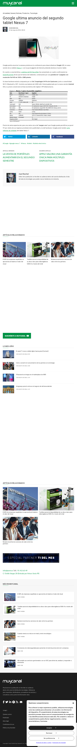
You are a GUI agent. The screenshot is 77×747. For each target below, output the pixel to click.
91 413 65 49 (22, 571)
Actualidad (6, 13)
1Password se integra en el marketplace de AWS (31, 374)
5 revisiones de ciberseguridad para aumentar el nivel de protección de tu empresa (42, 648)
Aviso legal (6, 721)
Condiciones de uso (8, 724)
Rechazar (49, 733)
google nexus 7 (15, 143)
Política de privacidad (9, 728)
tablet (30, 143)
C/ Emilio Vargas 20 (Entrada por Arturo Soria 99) (21, 573)
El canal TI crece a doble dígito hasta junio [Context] (32, 351)
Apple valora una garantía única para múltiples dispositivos (55, 157)
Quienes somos (7, 714)
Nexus (24, 143)
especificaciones (8, 75)
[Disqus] (38, 296)
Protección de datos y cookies (43, 742)
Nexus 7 (19, 68)
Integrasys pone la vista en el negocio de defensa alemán (34, 386)
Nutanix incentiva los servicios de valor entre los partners (35, 621)
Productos (25, 13)
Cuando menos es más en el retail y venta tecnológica (34, 633)
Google (6, 143)
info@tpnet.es (8, 571)
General (13, 13)
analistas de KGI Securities (30, 72)
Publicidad (6, 717)
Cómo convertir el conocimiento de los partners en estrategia (35, 363)
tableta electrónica (40, 143)
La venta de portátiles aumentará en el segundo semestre (19, 157)
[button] (73, 703)
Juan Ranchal (24, 174)
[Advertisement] (38, 211)
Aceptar (49, 728)
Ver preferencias (49, 738)
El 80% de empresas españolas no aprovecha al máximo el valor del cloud (40, 594)
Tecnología (33, 13)
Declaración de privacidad (59, 742)
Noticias (19, 13)
